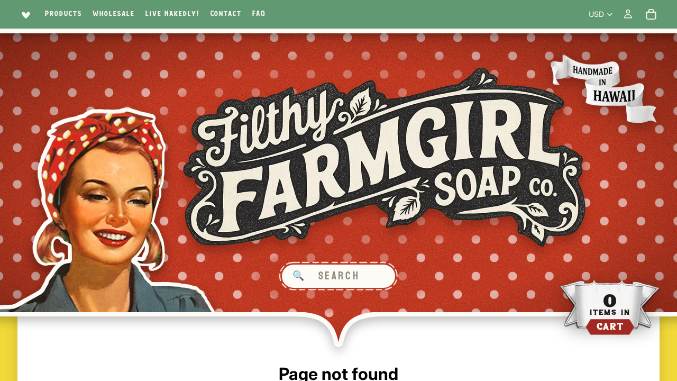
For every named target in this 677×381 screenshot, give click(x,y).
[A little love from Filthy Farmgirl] (24, 14)
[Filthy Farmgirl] (384, 157)
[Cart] (651, 14)
